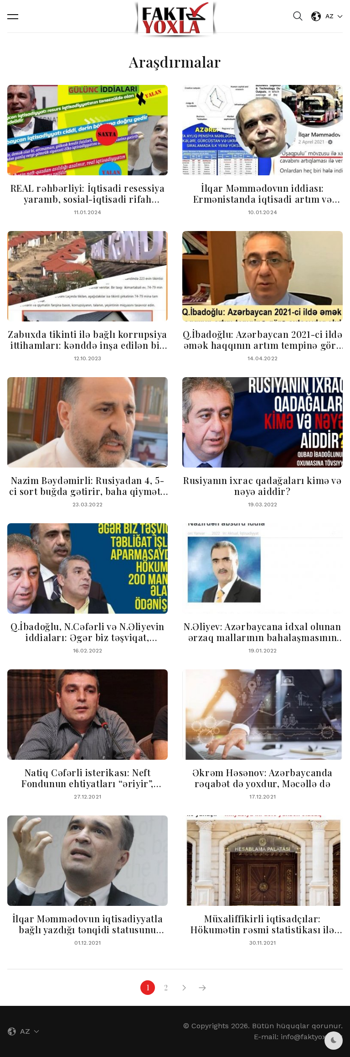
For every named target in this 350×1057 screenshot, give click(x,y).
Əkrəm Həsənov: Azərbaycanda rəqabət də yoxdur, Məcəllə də (262, 777)
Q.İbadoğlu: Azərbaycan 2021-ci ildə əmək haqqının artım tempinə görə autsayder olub (263, 345)
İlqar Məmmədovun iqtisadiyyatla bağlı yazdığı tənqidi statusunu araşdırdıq (87, 929)
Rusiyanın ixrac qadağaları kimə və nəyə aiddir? (262, 485)
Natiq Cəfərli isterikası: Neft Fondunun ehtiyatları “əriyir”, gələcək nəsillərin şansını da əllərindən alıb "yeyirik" (87, 788)
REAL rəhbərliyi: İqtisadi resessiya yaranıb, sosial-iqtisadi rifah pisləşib (87, 199)
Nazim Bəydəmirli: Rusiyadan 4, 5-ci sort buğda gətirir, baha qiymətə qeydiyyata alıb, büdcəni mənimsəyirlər (87, 496)
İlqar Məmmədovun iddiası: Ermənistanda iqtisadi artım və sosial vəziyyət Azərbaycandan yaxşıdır (262, 204)
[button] (12, 16)
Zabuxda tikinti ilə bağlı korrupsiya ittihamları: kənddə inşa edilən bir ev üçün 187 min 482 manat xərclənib (87, 350)
